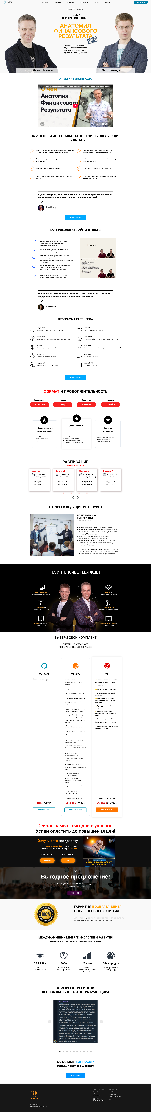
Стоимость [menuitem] (70, 2)
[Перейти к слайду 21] (87, 1051)
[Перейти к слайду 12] (74, 1051)
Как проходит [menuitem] (84, 2)
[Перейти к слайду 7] (67, 1051)
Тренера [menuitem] (96, 2)
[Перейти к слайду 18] (83, 1051)
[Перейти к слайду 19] (84, 1051)
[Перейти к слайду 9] (70, 1051)
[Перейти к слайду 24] (91, 1051)
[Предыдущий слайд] (49, 1021)
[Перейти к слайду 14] (77, 1051)
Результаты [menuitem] (45, 2)
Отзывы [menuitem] (107, 2)
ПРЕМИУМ (47, 860)
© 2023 (32, 1104)
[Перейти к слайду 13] (76, 1051)
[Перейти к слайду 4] (63, 1051)
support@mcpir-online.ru (115, 1096)
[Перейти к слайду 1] (59, 1051)
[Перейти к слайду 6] (66, 1051)
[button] (38, 1106)
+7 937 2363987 (113, 1094)
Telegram (111, 1099)
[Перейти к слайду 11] (73, 1051)
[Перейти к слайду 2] (60, 1051)
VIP (68, 860)
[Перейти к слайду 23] (90, 1051)
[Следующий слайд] (101, 1021)
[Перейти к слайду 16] (80, 1051)
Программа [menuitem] (57, 2)
